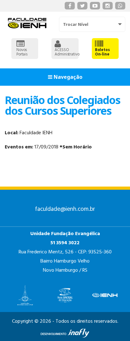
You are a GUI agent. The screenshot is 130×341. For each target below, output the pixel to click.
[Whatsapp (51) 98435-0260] (120, 5)
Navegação (67, 76)
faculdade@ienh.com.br (65, 209)
